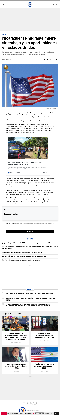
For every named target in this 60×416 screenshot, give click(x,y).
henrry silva (33, 223)
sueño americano (40, 223)
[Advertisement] (30, 19)
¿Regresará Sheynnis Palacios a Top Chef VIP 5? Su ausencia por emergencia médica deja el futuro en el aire (29, 243)
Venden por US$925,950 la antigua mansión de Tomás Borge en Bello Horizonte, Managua (24, 256)
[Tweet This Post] (47, 59)
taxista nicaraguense (48, 223)
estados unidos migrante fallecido (22, 223)
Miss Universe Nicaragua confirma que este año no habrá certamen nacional (21, 260)
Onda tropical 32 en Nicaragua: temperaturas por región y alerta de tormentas (22, 252)
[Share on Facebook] (44, 59)
